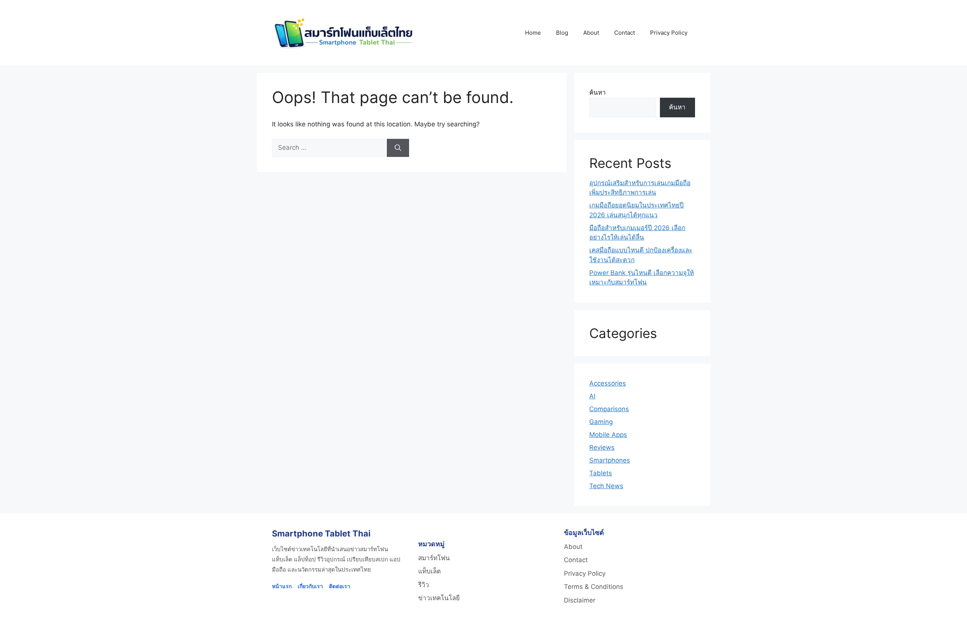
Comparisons (609, 409)
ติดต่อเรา (339, 586)
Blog (562, 32)
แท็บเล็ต (429, 571)
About (591, 32)
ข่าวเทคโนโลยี (439, 598)
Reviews (602, 447)
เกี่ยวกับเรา (310, 586)
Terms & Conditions (593, 586)
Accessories (607, 383)
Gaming (601, 422)
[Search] (398, 148)
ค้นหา (597, 92)
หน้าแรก (282, 586)
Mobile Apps (608, 434)
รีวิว (423, 585)
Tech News (606, 486)
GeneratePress (579, 631)
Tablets (600, 473)
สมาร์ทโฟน (434, 558)
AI (592, 396)
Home (533, 32)
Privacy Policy (668, 32)
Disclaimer (579, 600)
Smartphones (609, 460)
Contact (624, 32)
